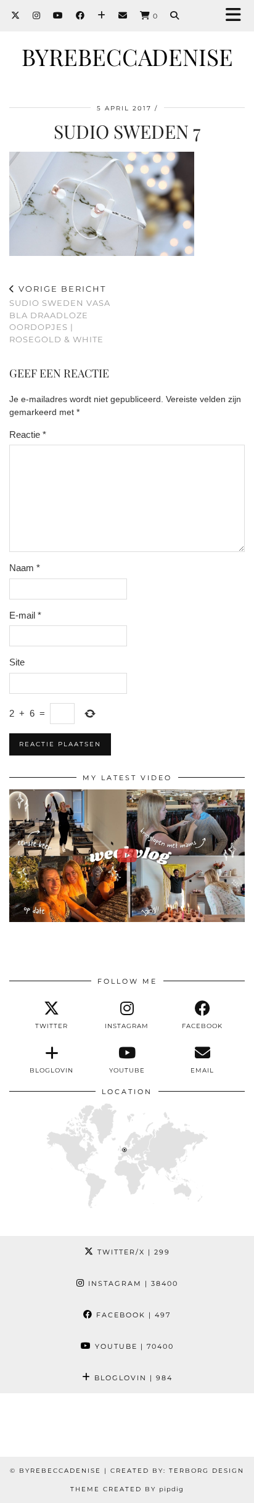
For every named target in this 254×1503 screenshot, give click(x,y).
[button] (237, 16)
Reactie (27, 434)
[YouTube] (58, 15)
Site (17, 662)
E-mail (25, 615)
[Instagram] (37, 15)
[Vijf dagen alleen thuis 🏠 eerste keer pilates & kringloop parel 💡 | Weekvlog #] (127, 855)
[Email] (123, 15)
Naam (24, 567)
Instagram (131, 1283)
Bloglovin (132, 1377)
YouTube (133, 1346)
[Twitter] (15, 15)
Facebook (132, 1315)
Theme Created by (127, 1489)
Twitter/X (132, 1252)
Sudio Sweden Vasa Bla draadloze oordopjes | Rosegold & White (59, 314)
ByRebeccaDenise (127, 56)
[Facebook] (80, 15)
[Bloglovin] (101, 15)
